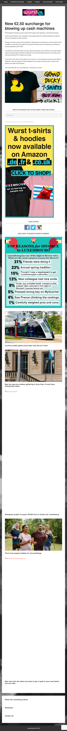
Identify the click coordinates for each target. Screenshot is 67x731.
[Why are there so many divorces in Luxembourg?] (33, 307)
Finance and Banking (28, 122)
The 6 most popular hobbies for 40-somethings (23, 553)
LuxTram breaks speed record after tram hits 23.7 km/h (26, 345)
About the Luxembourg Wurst (16, 699)
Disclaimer (9, 707)
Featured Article (17, 122)
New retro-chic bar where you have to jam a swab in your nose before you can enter (32, 682)
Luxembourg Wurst (33, 12)
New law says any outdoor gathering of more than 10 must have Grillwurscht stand (30, 385)
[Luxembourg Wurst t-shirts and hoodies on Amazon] (33, 87)
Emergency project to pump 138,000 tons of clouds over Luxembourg (32, 514)
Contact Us (9, 716)
